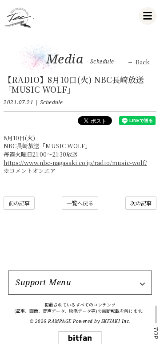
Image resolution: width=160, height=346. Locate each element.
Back (142, 62)
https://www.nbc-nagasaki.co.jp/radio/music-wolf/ (75, 162)
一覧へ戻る (80, 203)
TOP (156, 333)
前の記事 (19, 203)
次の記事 (141, 203)
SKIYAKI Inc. (116, 321)
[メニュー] (147, 16)
